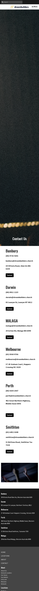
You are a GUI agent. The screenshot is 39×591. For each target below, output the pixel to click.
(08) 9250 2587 (12, 391)
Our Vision (4, 575)
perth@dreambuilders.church (18, 396)
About (3, 559)
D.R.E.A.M (4, 579)
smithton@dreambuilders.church (20, 437)
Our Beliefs (4, 577)
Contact (9, 275)
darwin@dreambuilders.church (19, 297)
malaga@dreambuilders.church (19, 326)
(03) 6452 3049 (12, 432)
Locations (5, 556)
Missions (3, 582)
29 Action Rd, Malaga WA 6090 (18, 331)
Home (3, 552)
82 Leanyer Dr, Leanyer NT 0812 (19, 302)
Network (3, 584)
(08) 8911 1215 (12, 292)
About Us (4, 571)
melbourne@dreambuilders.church (20, 359)
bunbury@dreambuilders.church (19, 261)
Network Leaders (6, 573)
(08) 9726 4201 (12, 256)
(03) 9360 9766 (12, 354)
